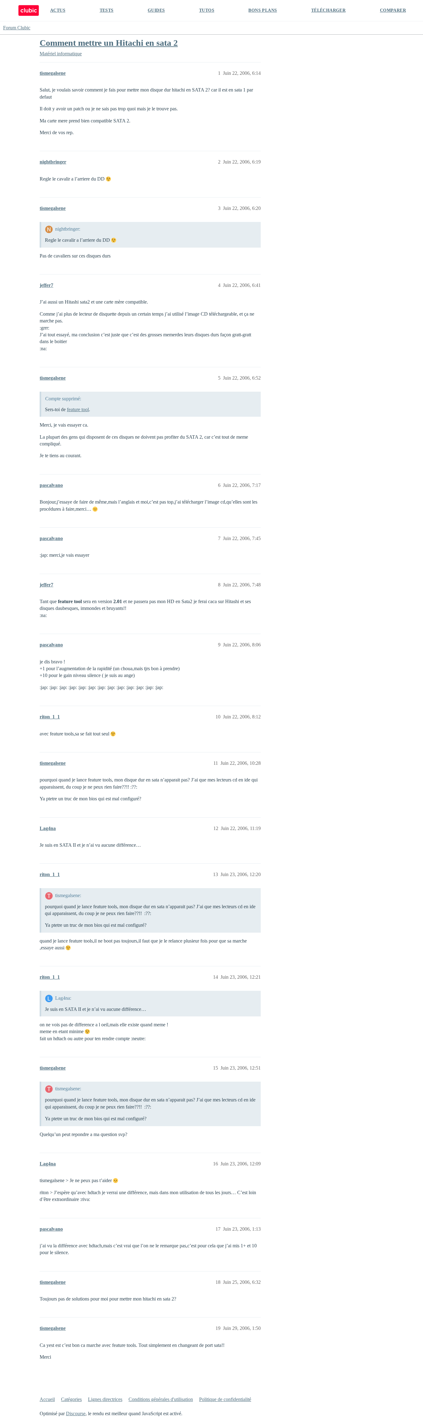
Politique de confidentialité (225, 1399)
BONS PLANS (262, 10)
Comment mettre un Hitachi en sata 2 (109, 43)
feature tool (78, 409)
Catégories (71, 1399)
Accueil (47, 1399)
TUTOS (206, 10)
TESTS (107, 10)
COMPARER (393, 10)
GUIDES (156, 10)
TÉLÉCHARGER (328, 10)
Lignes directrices (105, 1399)
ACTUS (57, 10)
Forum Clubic (16, 27)
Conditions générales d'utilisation (161, 1399)
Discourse (75, 1413)
